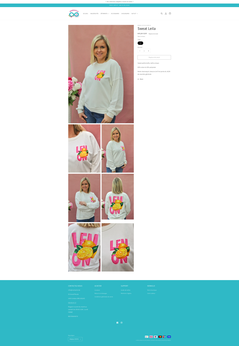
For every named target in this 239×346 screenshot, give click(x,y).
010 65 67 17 (72, 303)
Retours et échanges (101, 293)
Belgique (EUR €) (74, 339)
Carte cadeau (151, 293)
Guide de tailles (125, 290)
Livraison (97, 290)
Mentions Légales (126, 293)
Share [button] (141, 79)
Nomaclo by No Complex (144, 340)
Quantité (140, 47)
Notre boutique (152, 290)
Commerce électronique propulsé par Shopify (161, 340)
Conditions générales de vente (104, 297)
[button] (162, 13)
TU (140, 43)
